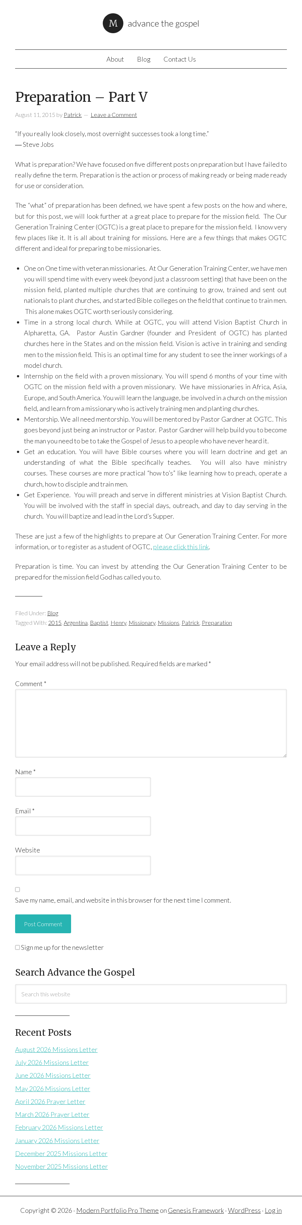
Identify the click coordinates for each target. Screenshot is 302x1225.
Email (25, 811)
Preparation (217, 622)
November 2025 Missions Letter (61, 1166)
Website (27, 850)
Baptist (99, 622)
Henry (118, 622)
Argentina (76, 622)
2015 (55, 622)
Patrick (191, 622)
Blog (52, 612)
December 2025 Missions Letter (61, 1153)
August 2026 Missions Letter (56, 1049)
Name (25, 772)
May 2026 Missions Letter (52, 1088)
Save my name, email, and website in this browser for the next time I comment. (123, 900)
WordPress (244, 1210)
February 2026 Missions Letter (59, 1127)
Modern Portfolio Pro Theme (117, 1210)
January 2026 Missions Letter (57, 1140)
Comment (30, 683)
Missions (168, 622)
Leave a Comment (114, 114)
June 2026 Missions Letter (53, 1075)
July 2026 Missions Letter (52, 1062)
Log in (273, 1210)
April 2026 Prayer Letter (50, 1101)
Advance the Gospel (163, 23)
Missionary (142, 622)
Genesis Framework (196, 1210)
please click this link (181, 547)
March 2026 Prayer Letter (52, 1114)
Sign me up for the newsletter (62, 947)
